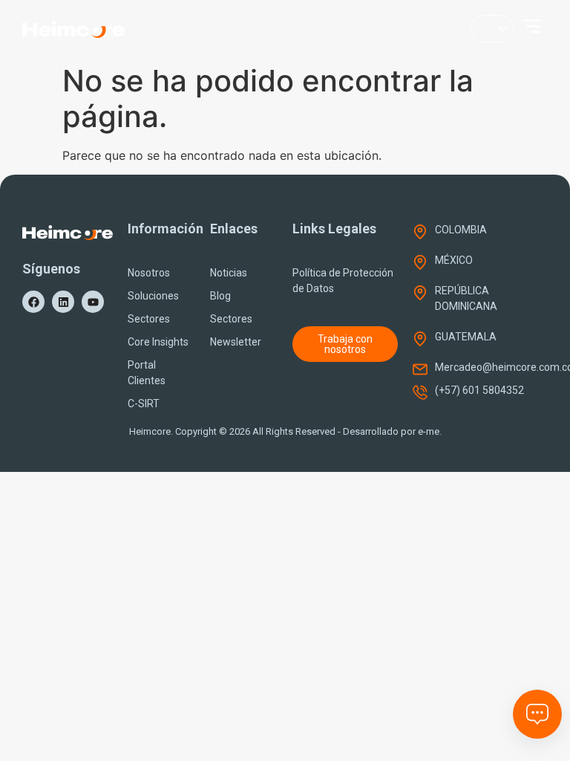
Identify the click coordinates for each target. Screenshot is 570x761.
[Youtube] (93, 302)
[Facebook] (33, 302)
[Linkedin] (63, 302)
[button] (532, 26)
